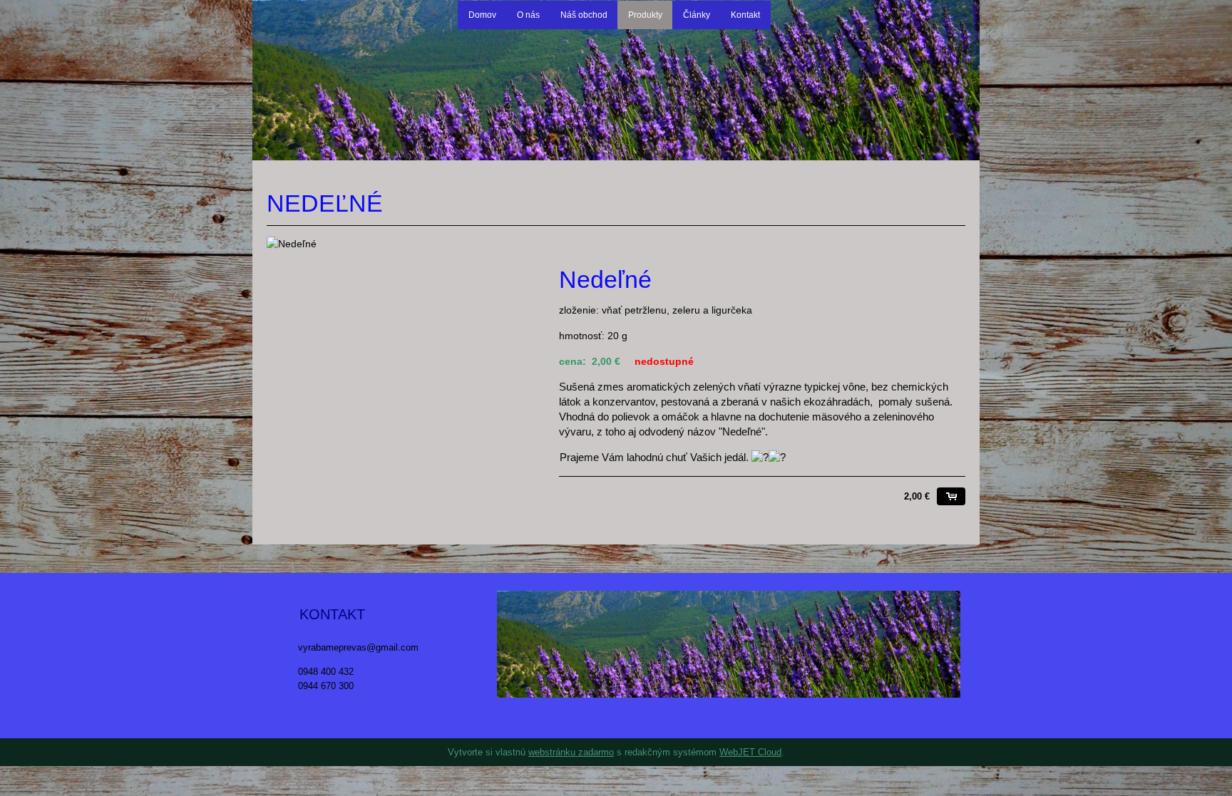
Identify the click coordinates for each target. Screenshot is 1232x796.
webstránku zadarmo (571, 752)
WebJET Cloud (750, 752)
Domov (482, 15)
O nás (528, 15)
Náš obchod (583, 15)
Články (696, 15)
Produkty (645, 15)
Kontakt (745, 15)
